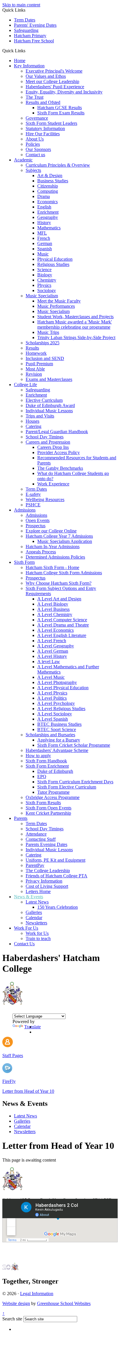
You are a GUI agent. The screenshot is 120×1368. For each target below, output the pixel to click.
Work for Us (37, 933)
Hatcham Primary (30, 35)
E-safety (33, 494)
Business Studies (52, 180)
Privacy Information (44, 881)
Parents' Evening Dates (35, 25)
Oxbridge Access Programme (53, 797)
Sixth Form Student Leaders (51, 123)
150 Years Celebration (57, 907)
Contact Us (24, 943)
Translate (32, 1026)
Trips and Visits (40, 415)
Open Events (38, 520)
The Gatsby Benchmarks (60, 468)
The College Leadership (48, 870)
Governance (37, 118)
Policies (33, 144)
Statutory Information (45, 128)
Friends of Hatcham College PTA (56, 875)
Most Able (35, 368)
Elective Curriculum (44, 400)
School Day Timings (44, 436)
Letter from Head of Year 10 (28, 1091)
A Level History (52, 656)
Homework (36, 353)
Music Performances (56, 306)
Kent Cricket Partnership (48, 813)
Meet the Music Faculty (59, 300)
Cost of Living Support (47, 886)
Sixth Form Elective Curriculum (66, 786)
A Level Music (51, 677)
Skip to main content (21, 4)
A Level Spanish (52, 719)
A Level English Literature (61, 635)
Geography (47, 217)
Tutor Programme (53, 792)
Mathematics (49, 227)
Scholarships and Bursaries (50, 734)
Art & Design (49, 175)
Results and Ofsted (43, 102)
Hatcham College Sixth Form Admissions (64, 572)
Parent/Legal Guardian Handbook (57, 431)
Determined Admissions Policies (55, 557)
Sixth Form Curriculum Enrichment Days (75, 781)
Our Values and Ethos (46, 76)
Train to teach (38, 938)
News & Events (28, 896)
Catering (33, 426)
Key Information (29, 65)
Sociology (46, 290)
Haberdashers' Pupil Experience (55, 86)
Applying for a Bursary (58, 739)
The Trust (34, 97)
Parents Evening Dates (46, 844)
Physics (44, 285)
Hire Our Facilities (43, 133)
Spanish (44, 248)
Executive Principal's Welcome (54, 71)
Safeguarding (26, 30)
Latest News (37, 901)
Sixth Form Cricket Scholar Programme (73, 745)
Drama (43, 196)
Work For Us (26, 928)
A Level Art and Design (59, 598)
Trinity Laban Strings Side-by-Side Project (76, 337)
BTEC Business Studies (59, 724)
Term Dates (24, 19)
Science (44, 269)
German (44, 243)
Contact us (35, 154)
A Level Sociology (54, 713)
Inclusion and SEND (45, 358)
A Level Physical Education (63, 687)
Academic (23, 159)
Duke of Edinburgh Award (50, 405)
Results (32, 347)
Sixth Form (24, 562)
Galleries (34, 912)
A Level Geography (55, 645)
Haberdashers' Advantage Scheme (57, 750)
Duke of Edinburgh (55, 771)
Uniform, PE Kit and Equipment (55, 860)
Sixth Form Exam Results (60, 112)
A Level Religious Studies (61, 708)
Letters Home (38, 891)
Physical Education (55, 259)
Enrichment (48, 212)
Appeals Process (41, 551)
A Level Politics (52, 698)
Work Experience (53, 483)
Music (43, 253)
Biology (44, 274)
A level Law (48, 661)
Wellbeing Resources (45, 499)
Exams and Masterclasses (49, 379)
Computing (47, 191)
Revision (34, 374)
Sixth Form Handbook (46, 760)
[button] (28, 50)
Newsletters (36, 922)
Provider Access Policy (58, 452)
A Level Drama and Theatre (63, 624)
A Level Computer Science (62, 619)
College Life (25, 384)
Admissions (25, 509)
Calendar (34, 917)
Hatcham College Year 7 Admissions (59, 536)
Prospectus (35, 525)
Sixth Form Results (43, 802)
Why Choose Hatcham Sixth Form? (58, 583)
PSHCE (33, 504)
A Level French (51, 640)
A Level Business (53, 609)
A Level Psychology (56, 703)
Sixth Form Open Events (48, 807)
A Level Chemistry (54, 614)
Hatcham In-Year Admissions (53, 546)
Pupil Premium (39, 363)
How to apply (38, 755)
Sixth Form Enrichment (47, 766)
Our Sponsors (38, 149)
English (44, 206)
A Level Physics (52, 692)
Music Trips (48, 332)
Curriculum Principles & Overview (58, 165)
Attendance (36, 833)
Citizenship (47, 185)
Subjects (33, 170)
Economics (47, 201)
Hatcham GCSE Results (59, 107)
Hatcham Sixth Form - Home (52, 567)
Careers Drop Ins (53, 447)
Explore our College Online (51, 530)
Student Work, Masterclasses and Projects (75, 316)
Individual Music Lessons (49, 410)
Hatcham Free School (34, 40)
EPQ (41, 776)
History (44, 222)
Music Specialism (42, 295)
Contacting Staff (41, 839)
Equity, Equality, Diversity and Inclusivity (64, 91)
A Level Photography (57, 682)
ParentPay (35, 865)
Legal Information (36, 1293)
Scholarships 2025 (42, 342)
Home (19, 60)
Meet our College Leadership (52, 81)
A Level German (52, 651)
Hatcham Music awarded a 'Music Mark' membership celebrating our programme (74, 324)
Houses (32, 421)
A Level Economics (55, 630)
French (43, 238)
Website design (16, 1303)
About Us (35, 138)
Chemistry (46, 280)
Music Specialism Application (64, 541)
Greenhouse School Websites (64, 1303)
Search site (12, 1318)
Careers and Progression (48, 442)
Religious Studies (53, 264)
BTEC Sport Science (56, 729)
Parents (20, 818)
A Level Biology (52, 604)
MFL (42, 233)
